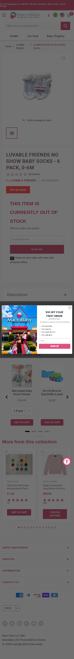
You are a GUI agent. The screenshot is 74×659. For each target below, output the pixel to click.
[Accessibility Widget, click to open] (67, 461)
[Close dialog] (70, 307)
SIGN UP (54, 346)
